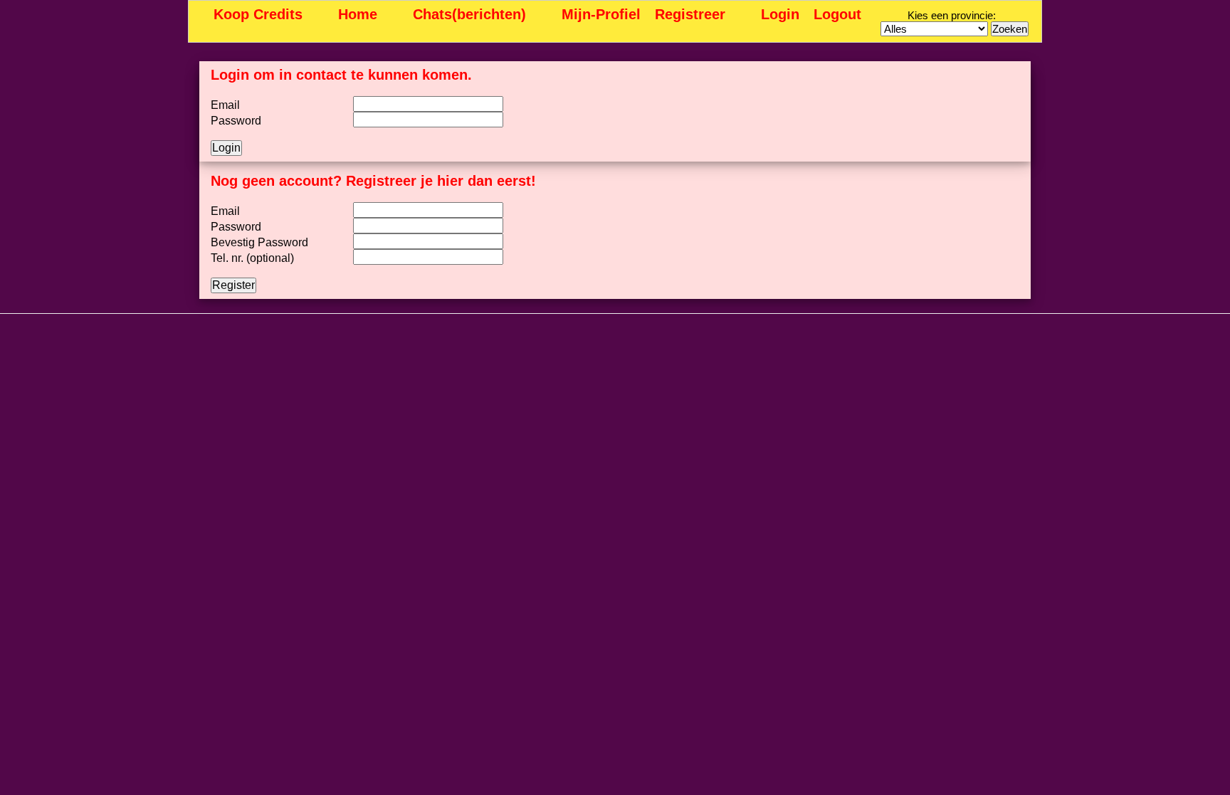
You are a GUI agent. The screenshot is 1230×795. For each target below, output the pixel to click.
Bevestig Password (259, 242)
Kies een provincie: (952, 15)
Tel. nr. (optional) (252, 258)
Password (236, 121)
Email (225, 105)
